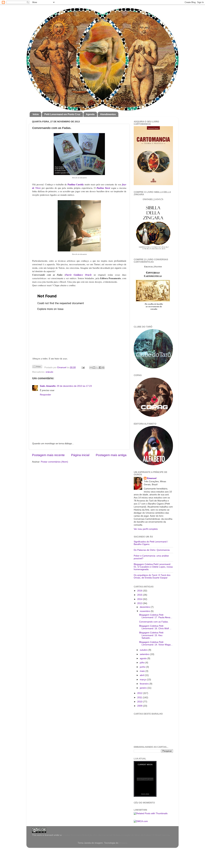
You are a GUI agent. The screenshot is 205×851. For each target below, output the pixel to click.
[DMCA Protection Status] (141, 821)
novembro (145, 611)
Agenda (90, 114)
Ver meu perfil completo (146, 529)
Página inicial (80, 455)
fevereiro (144, 684)
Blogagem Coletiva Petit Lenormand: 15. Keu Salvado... (151, 635)
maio (142, 671)
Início (36, 114)
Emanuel (62, 367)
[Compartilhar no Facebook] (100, 367)
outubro (144, 650)
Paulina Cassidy (76, 184)
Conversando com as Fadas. (153, 622)
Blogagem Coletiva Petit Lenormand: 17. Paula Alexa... (155, 616)
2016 (140, 590)
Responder (45, 394)
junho (143, 667)
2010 (140, 701)
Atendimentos (108, 114)
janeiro (143, 688)
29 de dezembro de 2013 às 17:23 (74, 386)
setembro (145, 654)
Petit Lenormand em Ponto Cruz (62, 114)
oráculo (49, 372)
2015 (140, 595)
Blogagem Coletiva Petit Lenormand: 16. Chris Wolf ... (155, 627)
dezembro (145, 607)
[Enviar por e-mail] (91, 367)
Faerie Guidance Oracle (78, 274)
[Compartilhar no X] (97, 367)
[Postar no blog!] (94, 367)
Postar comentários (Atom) (54, 462)
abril (142, 675)
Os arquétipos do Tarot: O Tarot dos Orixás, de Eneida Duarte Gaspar (152, 576)
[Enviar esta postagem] (83, 367)
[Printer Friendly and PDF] (37, 367)
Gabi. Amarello (48, 386)
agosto (143, 658)
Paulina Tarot (103, 188)
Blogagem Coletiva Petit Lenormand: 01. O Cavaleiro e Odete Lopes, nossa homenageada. (153, 567)
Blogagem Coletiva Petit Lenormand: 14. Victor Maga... (155, 643)
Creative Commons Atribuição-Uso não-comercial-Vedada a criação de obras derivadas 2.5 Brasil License (115, 835)
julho (142, 662)
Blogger (123, 843)
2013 (140, 603)
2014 (140, 599)
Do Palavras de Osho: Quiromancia (152, 550)
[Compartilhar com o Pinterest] (103, 367)
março (143, 679)
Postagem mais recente (48, 455)
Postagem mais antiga (111, 455)
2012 (140, 693)
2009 (140, 706)
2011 (140, 697)
